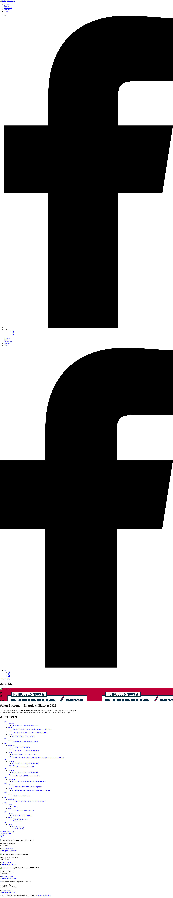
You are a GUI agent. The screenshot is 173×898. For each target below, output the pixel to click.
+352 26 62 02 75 (7, 876)
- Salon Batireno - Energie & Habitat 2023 (25, 751)
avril (10, 805)
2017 (5, 797)
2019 (5, 783)
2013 (5, 823)
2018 (5, 792)
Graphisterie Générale (44, 895)
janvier (10, 734)
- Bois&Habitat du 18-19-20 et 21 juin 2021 (26, 776)
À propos (7, 4)
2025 (5, 722)
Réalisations (8, 8)
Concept (6, 6)
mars (10, 731)
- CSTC (14, 806)
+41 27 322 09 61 (7, 863)
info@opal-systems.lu (9, 878)
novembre (11, 745)
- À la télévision (17, 821)
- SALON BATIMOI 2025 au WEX (23, 736)
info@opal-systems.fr (9, 892)
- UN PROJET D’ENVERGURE (23, 810)
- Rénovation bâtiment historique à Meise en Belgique (29, 781)
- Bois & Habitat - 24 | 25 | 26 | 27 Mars (24, 754)
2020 (5, 778)
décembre (11, 779)
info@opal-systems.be (9, 851)
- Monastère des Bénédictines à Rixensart (25, 742)
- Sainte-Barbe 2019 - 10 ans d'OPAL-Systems (27, 787)
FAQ (1, 837)
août (10, 824)
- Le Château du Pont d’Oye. (21, 747)
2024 (5, 738)
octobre (11, 724)
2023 (5, 743)
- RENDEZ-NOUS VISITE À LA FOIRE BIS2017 (28, 801)
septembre (11, 765)
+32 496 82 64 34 (7, 849)
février (10, 756)
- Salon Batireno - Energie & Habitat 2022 (25, 763)
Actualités (7, 9)
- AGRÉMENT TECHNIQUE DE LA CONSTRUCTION (31, 790)
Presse (2, 835)
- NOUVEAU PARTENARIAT (22, 815)
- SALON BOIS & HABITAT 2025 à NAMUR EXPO (29, 733)
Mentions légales (5, 833)
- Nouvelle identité (18, 828)
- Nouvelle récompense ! (20, 819)
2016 (5, 803)
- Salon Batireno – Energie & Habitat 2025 (25, 725)
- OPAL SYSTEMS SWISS (21, 796)
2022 (5, 760)
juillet (10, 727)
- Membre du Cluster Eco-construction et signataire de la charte (32, 729)
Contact (6, 11)
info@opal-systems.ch (9, 864)
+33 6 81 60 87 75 (7, 890)
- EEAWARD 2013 (18, 826)
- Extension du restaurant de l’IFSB (23, 767)
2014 (5, 812)
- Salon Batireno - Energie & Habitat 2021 (25, 772)
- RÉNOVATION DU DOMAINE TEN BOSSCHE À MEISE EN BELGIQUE (38, 758)
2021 (5, 769)
